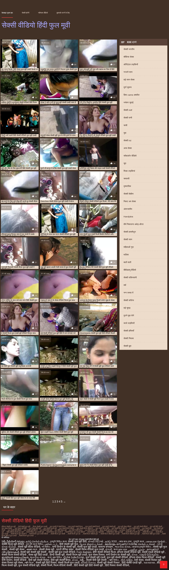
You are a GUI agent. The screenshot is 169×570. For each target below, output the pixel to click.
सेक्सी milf (128, 110)
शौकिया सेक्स (129, 57)
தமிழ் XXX (111, 541)
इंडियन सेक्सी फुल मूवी (9, 526)
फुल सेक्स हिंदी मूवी (35, 528)
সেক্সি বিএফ (29, 562)
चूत (125, 163)
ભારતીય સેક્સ (122, 546)
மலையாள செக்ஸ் (156, 541)
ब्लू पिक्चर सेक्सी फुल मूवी (127, 530)
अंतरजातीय (128, 209)
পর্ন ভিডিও (46, 546)
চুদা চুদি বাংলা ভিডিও (34, 544)
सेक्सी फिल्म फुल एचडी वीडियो (38, 534)
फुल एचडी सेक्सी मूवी (108, 526)
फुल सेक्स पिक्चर (7, 528)
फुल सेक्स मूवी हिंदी (21, 528)
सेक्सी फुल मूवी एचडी (87, 546)
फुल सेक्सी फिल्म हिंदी (102, 528)
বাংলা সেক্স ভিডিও (54, 557)
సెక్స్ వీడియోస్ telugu (13, 541)
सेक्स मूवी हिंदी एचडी (38, 554)
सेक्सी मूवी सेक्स (17, 549)
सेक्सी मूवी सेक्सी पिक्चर (108, 562)
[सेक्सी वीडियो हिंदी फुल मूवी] (163, 564)
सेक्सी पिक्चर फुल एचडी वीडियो (75, 532)
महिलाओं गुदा (129, 247)
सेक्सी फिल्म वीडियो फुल (90, 534)
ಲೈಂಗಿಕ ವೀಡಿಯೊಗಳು (73, 557)
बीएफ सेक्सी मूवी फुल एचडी (108, 530)
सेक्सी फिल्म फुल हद (74, 534)
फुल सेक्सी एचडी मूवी (50, 528)
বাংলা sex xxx (121, 549)
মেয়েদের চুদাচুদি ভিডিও (142, 546)
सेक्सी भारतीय (129, 49)
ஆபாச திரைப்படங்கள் (91, 544)
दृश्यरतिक (127, 186)
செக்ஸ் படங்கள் (147, 544)
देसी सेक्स (139, 560)
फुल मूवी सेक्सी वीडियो (140, 526)
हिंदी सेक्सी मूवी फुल (68, 544)
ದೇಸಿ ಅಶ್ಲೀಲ (127, 560)
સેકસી (108, 549)
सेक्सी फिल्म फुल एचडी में (19, 534)
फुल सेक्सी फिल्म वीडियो (66, 528)
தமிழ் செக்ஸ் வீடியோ (37, 541)
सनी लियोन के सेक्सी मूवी (64, 546)
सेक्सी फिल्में (46, 565)
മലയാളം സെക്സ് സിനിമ (121, 544)
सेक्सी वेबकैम (129, 194)
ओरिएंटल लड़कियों (131, 64)
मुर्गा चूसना (128, 87)
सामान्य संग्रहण (106, 546)
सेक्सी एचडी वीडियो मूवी (153, 552)
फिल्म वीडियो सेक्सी (63, 565)
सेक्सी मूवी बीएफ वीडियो (29, 546)
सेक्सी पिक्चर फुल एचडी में (54, 532)
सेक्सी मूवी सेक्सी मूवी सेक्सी (33, 552)
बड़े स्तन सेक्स (129, 79)
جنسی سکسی (137, 549)
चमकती (126, 178)
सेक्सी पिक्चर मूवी (153, 560)
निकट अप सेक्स (130, 201)
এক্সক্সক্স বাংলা (32, 549)
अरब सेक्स (128, 148)
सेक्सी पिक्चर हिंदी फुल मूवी (114, 532)
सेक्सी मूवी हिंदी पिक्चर (46, 562)
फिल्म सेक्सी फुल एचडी (40, 526)
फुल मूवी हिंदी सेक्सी (156, 526)
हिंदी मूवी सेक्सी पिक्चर (38, 560)
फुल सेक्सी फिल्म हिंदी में (119, 528)
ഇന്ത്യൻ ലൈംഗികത (15, 557)
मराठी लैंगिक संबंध (65, 549)
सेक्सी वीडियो (20, 560)
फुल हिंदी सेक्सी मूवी (91, 530)
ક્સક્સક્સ (150, 562)
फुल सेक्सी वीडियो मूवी (28, 565)
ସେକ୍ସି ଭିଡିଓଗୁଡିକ (149, 554)
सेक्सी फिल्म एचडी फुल (133, 532)
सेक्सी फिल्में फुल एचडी (26, 536)
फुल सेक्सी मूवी (146, 528)
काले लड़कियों (129, 323)
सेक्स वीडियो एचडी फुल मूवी (15, 532)
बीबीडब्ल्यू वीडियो (130, 270)
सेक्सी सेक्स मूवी (47, 549)
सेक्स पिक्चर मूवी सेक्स (12, 562)
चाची (125, 125)
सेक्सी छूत (127, 346)
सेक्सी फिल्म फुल (148, 532)
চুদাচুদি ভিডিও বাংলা (58, 541)
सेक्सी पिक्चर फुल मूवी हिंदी (95, 532)
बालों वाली (127, 262)
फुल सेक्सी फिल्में (134, 528)
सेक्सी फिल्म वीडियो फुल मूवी (130, 534)
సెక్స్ (82, 560)
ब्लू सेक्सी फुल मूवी (143, 530)
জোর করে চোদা (125, 541)
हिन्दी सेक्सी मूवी (57, 554)
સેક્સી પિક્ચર (88, 562)
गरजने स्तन (128, 72)
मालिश (126, 254)
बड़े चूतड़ (127, 308)
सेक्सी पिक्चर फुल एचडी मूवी (35, 532)
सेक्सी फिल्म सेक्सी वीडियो (14, 554)
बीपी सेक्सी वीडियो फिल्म (104, 552)
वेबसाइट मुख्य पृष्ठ (7, 13)
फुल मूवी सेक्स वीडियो (124, 526)
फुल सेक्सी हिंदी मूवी (46, 530)
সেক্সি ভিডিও (114, 560)
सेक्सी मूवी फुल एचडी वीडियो (61, 552)
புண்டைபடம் (51, 544)
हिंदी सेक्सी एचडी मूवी (132, 562)
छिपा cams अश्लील (131, 95)
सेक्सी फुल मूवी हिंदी (77, 541)
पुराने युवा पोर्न (129, 315)
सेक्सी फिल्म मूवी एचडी (76, 554)
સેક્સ (135, 554)
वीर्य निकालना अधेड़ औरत (133, 224)
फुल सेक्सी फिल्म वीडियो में (85, 528)
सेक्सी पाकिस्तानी (130, 277)
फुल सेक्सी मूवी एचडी (95, 557)
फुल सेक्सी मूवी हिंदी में (30, 530)
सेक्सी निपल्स (129, 338)
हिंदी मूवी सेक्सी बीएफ (61, 560)
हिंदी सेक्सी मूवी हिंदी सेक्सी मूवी (89, 565)
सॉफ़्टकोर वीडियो (130, 155)
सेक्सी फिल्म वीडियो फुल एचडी (110, 534)
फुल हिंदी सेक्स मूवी (61, 530)
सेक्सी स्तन (128, 239)
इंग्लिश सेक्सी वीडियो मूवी (129, 552)
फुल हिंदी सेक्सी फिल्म (76, 530)
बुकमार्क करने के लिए (63, 13)
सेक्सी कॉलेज (129, 300)
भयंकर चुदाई (128, 102)
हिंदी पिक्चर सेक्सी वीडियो (117, 565)
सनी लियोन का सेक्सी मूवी (118, 554)
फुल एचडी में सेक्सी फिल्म (58, 526)
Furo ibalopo (84, 552)
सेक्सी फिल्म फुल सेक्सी (58, 534)
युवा (125, 133)
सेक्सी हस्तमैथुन (130, 232)
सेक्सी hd (127, 140)
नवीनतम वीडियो (43, 13)
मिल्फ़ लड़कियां (129, 171)
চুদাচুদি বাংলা (139, 541)
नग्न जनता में (128, 292)
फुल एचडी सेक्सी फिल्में (92, 526)
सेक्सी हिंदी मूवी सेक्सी (96, 560)
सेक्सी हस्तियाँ (129, 330)
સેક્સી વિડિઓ (96, 541)
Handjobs (128, 216)
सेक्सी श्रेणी (25, 13)
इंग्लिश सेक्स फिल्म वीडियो (141, 557)
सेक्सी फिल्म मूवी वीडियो (13, 544)
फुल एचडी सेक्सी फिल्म (75, 526)
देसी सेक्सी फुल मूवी (24, 526)
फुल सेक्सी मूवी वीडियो (14, 530)
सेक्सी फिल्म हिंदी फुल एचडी (150, 534)
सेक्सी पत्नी (128, 117)
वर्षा (125, 285)
